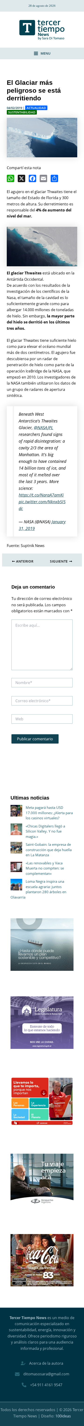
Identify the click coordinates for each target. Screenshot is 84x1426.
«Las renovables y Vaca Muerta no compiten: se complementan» (45, 868)
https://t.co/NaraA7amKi (41, 495)
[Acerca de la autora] (42, 1363)
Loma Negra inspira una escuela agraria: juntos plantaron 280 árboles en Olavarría (38, 889)
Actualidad (36, 108)
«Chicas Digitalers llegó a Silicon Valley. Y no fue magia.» (45, 831)
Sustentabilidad (21, 112)
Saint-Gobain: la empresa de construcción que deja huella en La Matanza (49, 849)
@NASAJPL (43, 427)
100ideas (63, 1416)
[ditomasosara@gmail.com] (42, 1374)
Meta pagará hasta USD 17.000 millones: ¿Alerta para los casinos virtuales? (49, 812)
